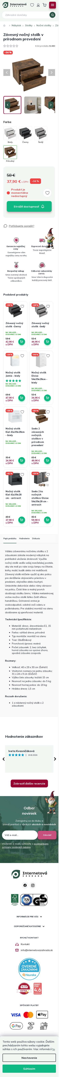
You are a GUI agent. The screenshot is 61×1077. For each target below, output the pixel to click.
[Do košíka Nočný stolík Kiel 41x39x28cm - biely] (21, 460)
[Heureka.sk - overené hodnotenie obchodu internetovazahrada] (29, 968)
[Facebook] (25, 885)
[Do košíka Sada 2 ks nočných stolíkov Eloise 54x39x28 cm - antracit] (47, 520)
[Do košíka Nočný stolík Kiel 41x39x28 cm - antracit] (21, 520)
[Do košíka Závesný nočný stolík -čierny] (21, 341)
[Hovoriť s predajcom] (18, 226)
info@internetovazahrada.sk (37, 950)
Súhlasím (29, 1068)
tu (53, 1049)
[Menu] (52, 5)
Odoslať (47, 835)
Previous (3, 759)
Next (55, 759)
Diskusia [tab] (36, 538)
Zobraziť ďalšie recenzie (29, 783)
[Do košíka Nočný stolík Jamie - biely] (21, 397)
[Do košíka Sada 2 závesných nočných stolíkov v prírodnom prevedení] (47, 460)
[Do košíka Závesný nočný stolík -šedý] (47, 341)
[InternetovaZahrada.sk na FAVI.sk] (24, 990)
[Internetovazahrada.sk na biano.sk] (38, 990)
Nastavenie (29, 1057)
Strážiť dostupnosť (26, 206)
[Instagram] (32, 885)
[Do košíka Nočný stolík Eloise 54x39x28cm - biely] (47, 397)
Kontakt (25, 944)
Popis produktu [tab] (9, 538)
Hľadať (52, 15)
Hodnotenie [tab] (24, 538)
